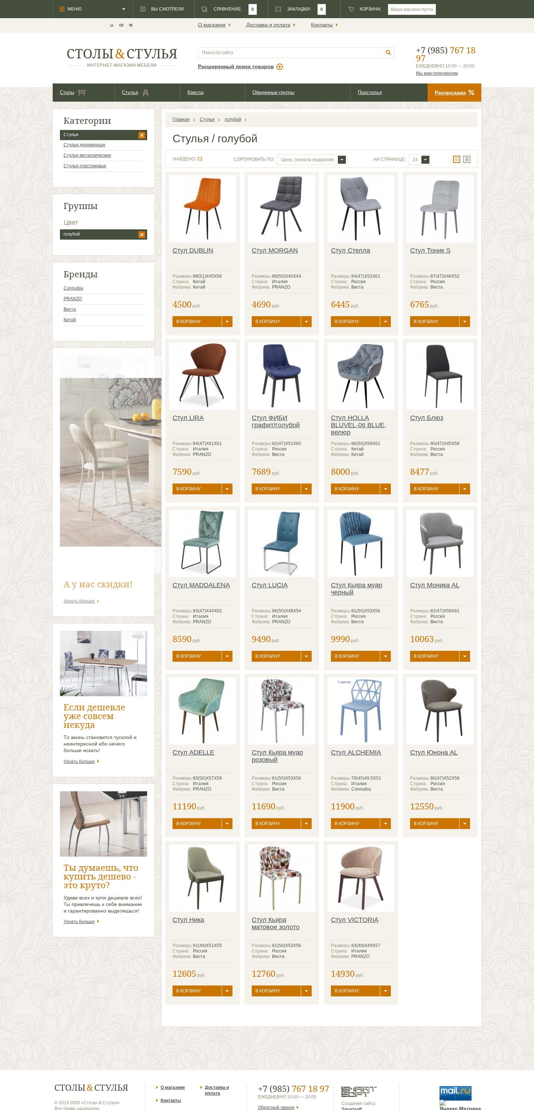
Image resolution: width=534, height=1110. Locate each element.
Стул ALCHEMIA (356, 752)
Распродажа (450, 92)
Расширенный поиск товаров (236, 66)
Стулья (130, 92)
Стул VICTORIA (355, 919)
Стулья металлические (87, 155)
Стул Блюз (426, 417)
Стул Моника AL (435, 585)
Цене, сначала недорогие (307, 159)
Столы (67, 92)
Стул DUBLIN (193, 250)
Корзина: (370, 9)
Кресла (195, 92)
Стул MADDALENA (201, 585)
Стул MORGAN (275, 250)
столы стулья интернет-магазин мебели (122, 58)
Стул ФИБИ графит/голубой (276, 421)
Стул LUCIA (270, 585)
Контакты (322, 25)
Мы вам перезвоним (437, 73)
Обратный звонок (276, 1107)
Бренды (81, 274)
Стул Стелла (350, 250)
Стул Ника (188, 919)
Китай (70, 319)
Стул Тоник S (430, 250)
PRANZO (73, 298)
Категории (87, 120)
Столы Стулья (91, 1088)
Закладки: (299, 9)
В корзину (188, 321)
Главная (181, 119)
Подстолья (370, 92)
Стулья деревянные (84, 144)
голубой (72, 234)
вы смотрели (167, 9)
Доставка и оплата (268, 25)
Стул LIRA (188, 417)
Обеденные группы (273, 92)
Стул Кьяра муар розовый (277, 756)
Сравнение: (228, 9)
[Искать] (388, 53)
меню (75, 9)
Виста (70, 309)
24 (415, 159)
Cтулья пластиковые (85, 165)
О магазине (212, 25)
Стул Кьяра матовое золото (276, 923)
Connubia (73, 288)
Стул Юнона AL (434, 752)
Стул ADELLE (193, 752)
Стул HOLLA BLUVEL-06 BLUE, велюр (358, 425)
